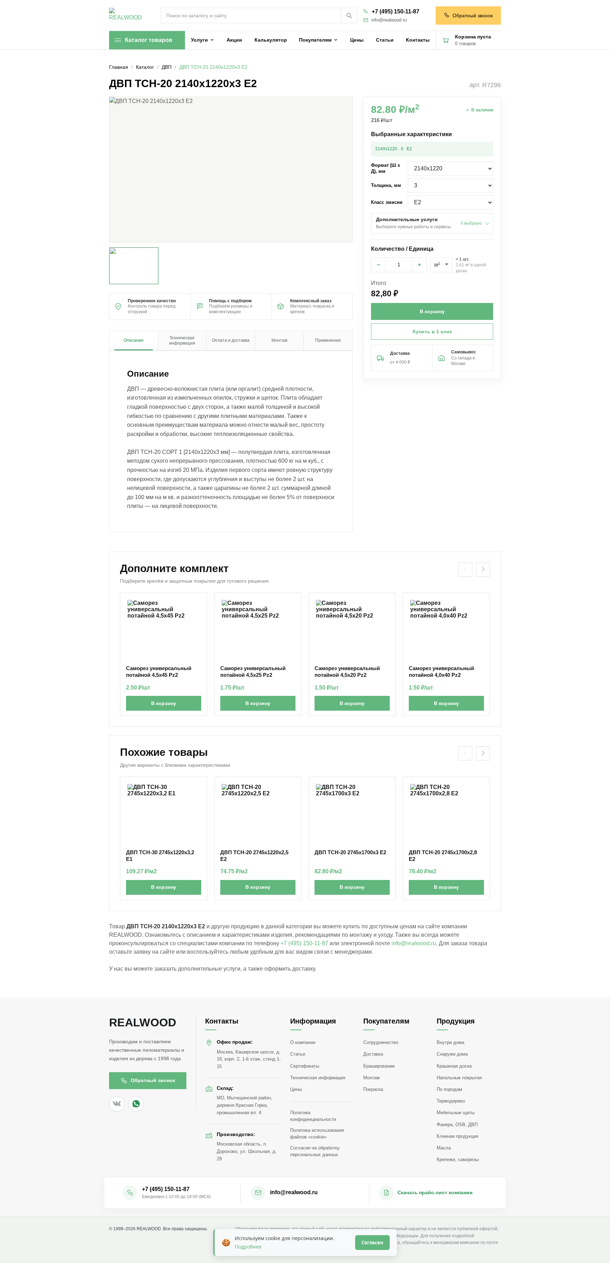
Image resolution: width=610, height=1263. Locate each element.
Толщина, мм (386, 185)
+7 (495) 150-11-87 (395, 11)
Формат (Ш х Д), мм (385, 168)
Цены (296, 1089)
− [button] (379, 264)
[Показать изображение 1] (134, 265)
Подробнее (248, 1246)
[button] (230, 169)
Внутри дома (450, 1042)
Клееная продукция (457, 1136)
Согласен (372, 1242)
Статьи (297, 1054)
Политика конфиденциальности (313, 1116)
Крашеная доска (454, 1066)
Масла (444, 1147)
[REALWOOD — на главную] (127, 15)
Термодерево (451, 1101)
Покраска (373, 1089)
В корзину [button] (432, 311)
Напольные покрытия (459, 1077)
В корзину (163, 703)
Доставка (373, 1054)
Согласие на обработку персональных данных (315, 1151)
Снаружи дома (452, 1054)
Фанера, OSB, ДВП (457, 1124)
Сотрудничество (380, 1042)
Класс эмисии (386, 202)
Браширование (379, 1066)
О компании (302, 1042)
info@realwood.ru (389, 20)
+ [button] (419, 264)
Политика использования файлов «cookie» (317, 1134)
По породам (449, 1089)
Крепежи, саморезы (458, 1159)
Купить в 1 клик (432, 331)
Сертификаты (304, 1066)
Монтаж (371, 1077)
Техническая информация (317, 1077)
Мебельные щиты (455, 1112)
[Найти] (349, 15)
